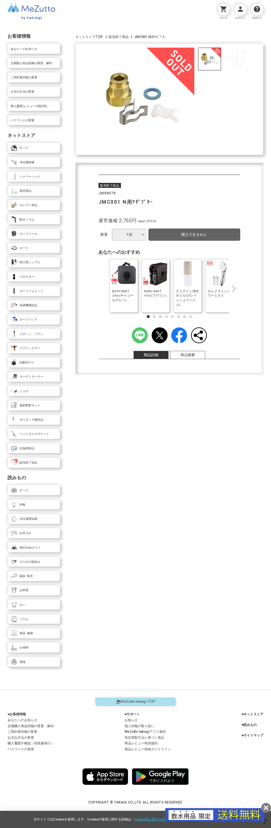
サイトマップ (253, 735)
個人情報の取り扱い (139, 726)
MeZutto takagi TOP (137, 701)
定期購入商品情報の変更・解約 (31, 726)
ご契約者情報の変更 (22, 731)
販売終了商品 (119, 37)
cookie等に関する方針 (151, 819)
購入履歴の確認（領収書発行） (31, 743)
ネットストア (253, 714)
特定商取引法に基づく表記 (144, 737)
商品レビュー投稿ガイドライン (148, 749)
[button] (233, 288)
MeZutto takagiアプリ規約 (145, 731)
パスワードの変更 (21, 749)
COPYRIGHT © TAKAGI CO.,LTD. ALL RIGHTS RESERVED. (135, 802)
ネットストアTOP (89, 37)
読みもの (250, 724)
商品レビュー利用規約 (141, 743)
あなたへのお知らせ (22, 720)
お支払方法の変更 (21, 737)
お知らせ (131, 720)
